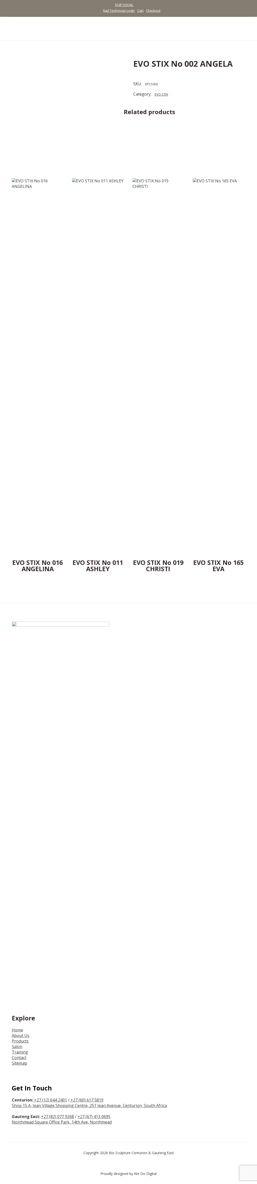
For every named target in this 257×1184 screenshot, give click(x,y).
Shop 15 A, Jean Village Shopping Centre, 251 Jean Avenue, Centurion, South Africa (89, 1105)
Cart (140, 10)
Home (17, 1030)
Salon (17, 1046)
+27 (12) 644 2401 (50, 1100)
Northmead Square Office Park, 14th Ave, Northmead (62, 1122)
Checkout (153, 10)
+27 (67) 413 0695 (94, 1116)
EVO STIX (161, 94)
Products (20, 1041)
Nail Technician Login (119, 10)
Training (20, 1052)
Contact (19, 1057)
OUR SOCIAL (124, 5)
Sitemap (19, 1063)
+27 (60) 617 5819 (86, 1100)
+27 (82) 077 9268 (57, 1116)
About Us (20, 1035)
